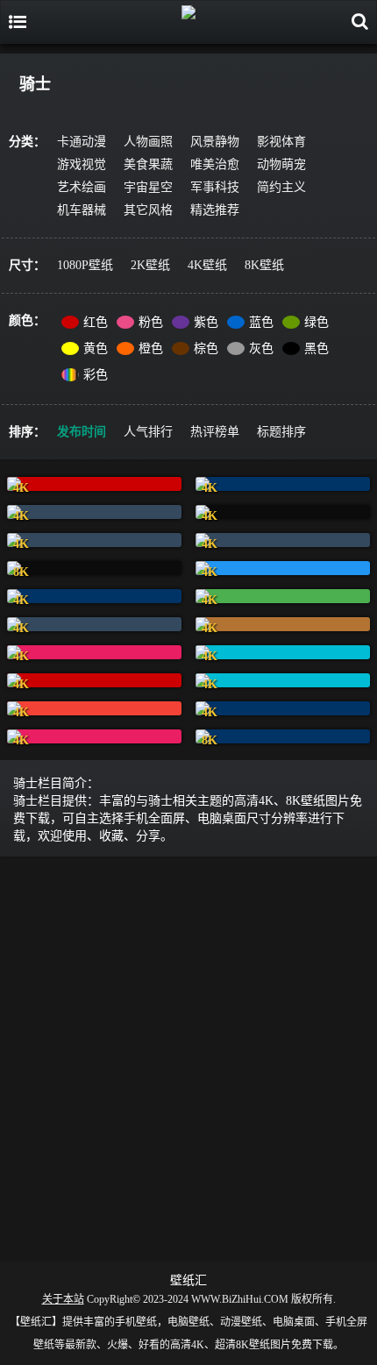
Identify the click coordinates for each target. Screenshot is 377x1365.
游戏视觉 (81, 164)
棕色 (206, 348)
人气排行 (148, 431)
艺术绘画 (81, 187)
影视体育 (281, 141)
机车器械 (81, 210)
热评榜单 (214, 431)
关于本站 (63, 1299)
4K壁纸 (207, 265)
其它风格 (148, 210)
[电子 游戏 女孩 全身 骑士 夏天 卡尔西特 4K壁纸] (283, 624)
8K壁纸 (264, 265)
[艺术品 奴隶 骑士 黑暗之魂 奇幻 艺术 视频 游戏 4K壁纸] (94, 708)
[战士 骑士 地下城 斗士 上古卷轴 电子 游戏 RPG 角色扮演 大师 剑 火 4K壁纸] (283, 540)
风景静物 (214, 141)
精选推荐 (214, 210)
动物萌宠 (281, 164)
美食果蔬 (148, 164)
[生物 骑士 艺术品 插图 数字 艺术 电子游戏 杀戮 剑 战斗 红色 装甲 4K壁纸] (94, 624)
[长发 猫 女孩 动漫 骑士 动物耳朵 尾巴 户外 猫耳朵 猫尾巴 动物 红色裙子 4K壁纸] (94, 512)
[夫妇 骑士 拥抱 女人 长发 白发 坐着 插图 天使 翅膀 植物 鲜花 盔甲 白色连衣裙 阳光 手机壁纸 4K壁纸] (94, 484)
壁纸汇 (188, 1280)
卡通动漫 (81, 141)
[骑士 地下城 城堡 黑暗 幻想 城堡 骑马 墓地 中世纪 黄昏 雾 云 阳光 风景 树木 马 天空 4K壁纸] (283, 512)
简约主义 (281, 187)
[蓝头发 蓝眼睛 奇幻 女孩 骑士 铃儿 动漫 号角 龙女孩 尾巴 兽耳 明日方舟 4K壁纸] (283, 596)
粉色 (151, 322)
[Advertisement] (188, 1055)
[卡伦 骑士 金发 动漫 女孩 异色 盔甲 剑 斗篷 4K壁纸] (94, 680)
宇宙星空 (148, 187)
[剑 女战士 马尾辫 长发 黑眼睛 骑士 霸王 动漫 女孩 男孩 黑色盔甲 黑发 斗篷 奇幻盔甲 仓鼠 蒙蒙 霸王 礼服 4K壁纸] (94, 652)
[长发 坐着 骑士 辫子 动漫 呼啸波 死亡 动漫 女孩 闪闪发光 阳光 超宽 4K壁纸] (94, 540)
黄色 (95, 348)
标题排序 (281, 431)
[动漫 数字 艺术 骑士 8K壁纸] (283, 736)
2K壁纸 (150, 265)
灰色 (261, 348)
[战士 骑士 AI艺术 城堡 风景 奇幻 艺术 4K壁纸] (283, 652)
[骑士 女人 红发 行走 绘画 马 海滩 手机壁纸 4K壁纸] (283, 484)
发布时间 (81, 431)
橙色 (151, 348)
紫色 (206, 322)
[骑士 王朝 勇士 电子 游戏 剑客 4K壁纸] (94, 596)
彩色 (95, 374)
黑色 (316, 348)
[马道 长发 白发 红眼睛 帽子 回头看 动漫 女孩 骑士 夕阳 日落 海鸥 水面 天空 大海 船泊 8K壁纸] (94, 568)
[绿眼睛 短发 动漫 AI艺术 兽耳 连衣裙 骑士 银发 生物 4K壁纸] (283, 708)
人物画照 (148, 141)
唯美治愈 (214, 164)
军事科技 (214, 187)
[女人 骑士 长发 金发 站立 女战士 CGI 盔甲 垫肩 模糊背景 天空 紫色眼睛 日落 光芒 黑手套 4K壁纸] (283, 568)
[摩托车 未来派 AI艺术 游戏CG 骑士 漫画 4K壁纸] (94, 736)
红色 (95, 322)
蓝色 (261, 322)
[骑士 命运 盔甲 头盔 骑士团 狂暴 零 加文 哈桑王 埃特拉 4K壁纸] (283, 680)
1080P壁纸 (85, 265)
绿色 (316, 322)
